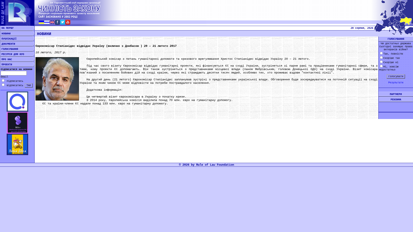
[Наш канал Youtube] (67, 23)
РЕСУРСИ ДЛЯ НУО (12, 54)
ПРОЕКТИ (6, 64)
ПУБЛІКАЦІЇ (8, 38)
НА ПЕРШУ (7, 28)
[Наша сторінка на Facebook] (57, 23)
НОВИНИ (5, 33)
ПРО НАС (6, 59)
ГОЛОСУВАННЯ (9, 49)
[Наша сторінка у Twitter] (62, 23)
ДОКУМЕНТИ (7, 44)
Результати (395, 82)
